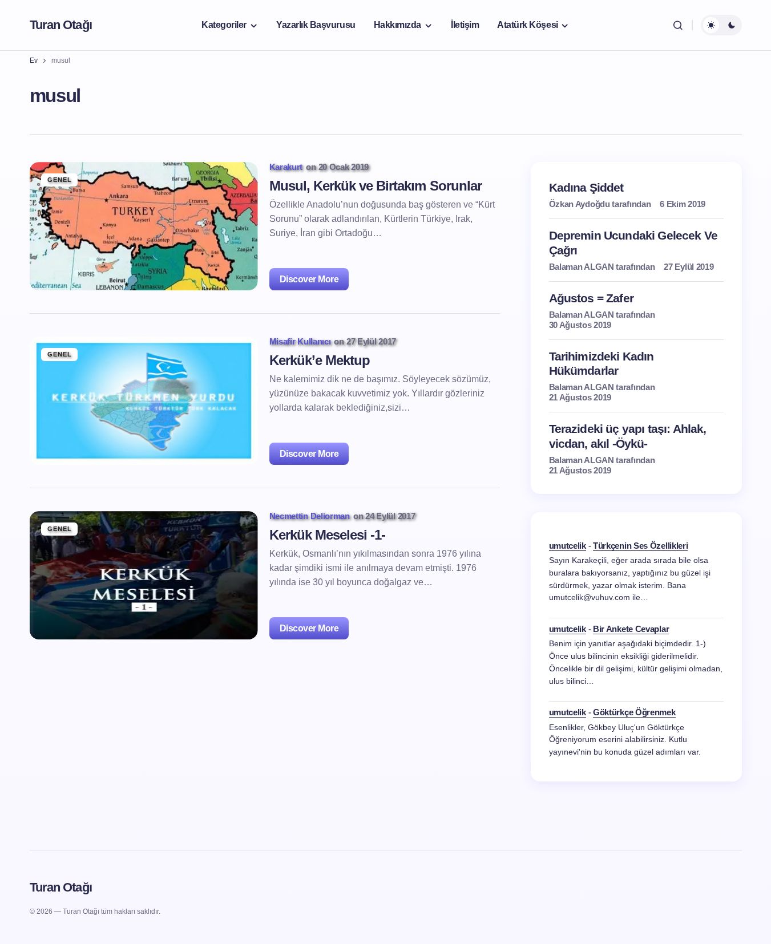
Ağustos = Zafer (591, 298)
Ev (34, 60)
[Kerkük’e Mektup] (144, 401)
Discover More (309, 279)
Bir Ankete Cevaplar (631, 629)
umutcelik (567, 545)
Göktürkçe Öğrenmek (634, 712)
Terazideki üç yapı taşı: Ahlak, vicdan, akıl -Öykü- (628, 435)
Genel (59, 179)
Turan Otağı (61, 25)
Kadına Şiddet (586, 187)
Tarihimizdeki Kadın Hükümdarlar (601, 363)
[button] (678, 25)
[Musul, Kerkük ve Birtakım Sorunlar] (144, 226)
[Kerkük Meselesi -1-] (144, 575)
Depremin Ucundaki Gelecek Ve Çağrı (633, 242)
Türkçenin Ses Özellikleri (640, 545)
